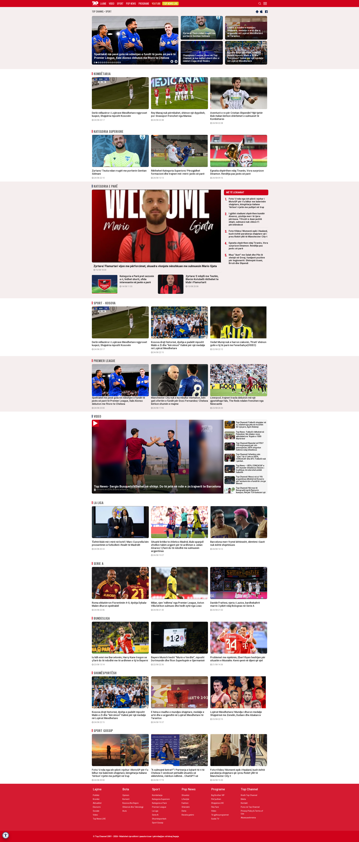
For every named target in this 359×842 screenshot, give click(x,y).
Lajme (103, 3)
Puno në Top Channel (250, 807)
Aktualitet (97, 803)
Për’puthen (216, 799)
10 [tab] (112, 62)
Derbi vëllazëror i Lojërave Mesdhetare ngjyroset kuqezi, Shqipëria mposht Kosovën (119, 116)
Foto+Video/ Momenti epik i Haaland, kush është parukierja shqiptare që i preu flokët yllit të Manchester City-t (248, 234)
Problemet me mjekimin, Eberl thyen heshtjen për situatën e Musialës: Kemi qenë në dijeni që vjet (237, 661)
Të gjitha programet (220, 815)
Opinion (125, 795)
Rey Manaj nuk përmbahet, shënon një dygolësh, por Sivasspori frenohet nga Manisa (178, 116)
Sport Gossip (103, 730)
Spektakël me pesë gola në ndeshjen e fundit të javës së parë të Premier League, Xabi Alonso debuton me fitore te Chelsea (118, 402)
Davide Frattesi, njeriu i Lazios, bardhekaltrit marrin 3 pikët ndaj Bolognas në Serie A (235, 606)
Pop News (131, 3)
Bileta (243, 799)
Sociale (96, 811)
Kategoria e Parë (106, 186)
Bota (125, 789)
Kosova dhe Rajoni (130, 803)
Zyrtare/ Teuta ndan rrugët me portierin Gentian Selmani (119, 174)
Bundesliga (102, 618)
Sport (120, 3)
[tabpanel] (135, 40)
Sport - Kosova (105, 303)
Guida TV (215, 819)
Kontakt (244, 803)
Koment (125, 799)
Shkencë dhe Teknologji (132, 807)
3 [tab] (98, 62)
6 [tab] (104, 62)
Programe (144, 3)
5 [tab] (102, 62)
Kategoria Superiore (108, 131)
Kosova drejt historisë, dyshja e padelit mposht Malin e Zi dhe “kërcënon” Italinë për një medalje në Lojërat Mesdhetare (178, 347)
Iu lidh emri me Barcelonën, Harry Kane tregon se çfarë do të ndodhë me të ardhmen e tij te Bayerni (120, 661)
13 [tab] (118, 62)
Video (111, 3)
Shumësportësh (105, 673)
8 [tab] (108, 62)
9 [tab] (110, 62)
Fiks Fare (215, 807)
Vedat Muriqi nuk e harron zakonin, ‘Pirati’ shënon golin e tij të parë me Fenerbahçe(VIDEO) (238, 345)
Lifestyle (185, 799)
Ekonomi (97, 807)
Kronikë (96, 799)
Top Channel (249, 789)
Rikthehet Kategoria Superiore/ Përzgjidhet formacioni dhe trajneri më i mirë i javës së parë (177, 174)
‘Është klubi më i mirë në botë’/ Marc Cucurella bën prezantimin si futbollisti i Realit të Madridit (120, 545)
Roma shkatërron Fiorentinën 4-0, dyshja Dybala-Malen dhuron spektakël (119, 606)
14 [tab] (120, 62)
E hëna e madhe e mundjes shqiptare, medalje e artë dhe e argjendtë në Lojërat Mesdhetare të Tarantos (177, 716)
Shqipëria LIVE (217, 803)
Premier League (104, 360)
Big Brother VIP (218, 795)
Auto (124, 811)
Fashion (185, 803)
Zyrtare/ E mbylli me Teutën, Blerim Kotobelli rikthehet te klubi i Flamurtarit (202, 281)
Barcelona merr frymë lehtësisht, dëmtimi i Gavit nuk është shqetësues (237, 545)
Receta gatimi (188, 815)
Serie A (98, 563)
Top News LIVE (170, 3)
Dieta (184, 811)
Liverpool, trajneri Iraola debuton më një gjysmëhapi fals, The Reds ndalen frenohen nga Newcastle (237, 402)
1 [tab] (94, 62)
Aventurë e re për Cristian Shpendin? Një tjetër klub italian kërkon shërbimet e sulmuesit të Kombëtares (236, 117)
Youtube (156, 3)
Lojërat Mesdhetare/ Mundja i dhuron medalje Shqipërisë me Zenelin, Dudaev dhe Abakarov (236, 715)
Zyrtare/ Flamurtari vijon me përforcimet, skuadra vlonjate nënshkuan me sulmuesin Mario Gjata (155, 267)
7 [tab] (106, 62)
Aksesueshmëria (248, 818)
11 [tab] (114, 62)
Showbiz (185, 795)
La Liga (98, 502)
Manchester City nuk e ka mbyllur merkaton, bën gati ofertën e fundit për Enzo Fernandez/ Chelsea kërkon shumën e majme (179, 402)
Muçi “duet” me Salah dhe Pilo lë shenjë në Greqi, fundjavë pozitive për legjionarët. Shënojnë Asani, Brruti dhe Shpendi (247, 259)
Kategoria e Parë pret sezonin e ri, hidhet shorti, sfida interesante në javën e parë (137, 281)
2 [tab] (96, 62)
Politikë (96, 795)
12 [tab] (116, 62)
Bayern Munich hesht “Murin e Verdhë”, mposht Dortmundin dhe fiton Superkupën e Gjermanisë (178, 661)
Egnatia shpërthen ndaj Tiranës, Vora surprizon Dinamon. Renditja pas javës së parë (237, 174)
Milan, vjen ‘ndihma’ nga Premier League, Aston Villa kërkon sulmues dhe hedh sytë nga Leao (177, 606)
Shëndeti (186, 807)
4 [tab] (100, 62)
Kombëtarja (102, 73)
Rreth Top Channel (249, 795)
